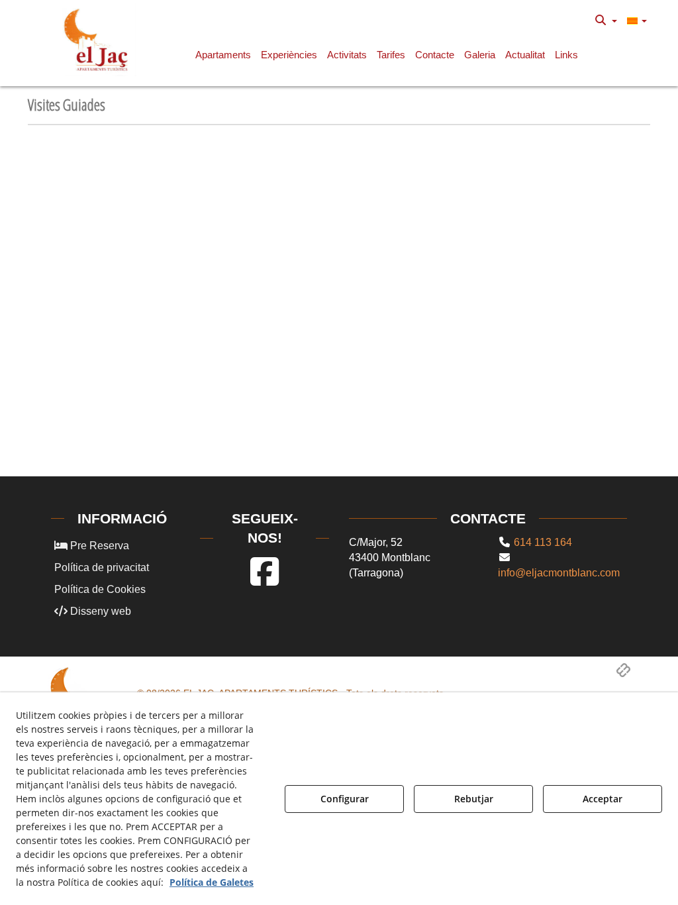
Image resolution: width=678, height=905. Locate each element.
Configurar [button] (344, 798)
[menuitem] (606, 20)
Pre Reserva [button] (98, 545)
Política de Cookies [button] (100, 589)
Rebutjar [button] (473, 798)
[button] (98, 39)
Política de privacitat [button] (101, 567)
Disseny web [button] (99, 611)
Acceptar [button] (602, 798)
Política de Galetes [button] (212, 882)
